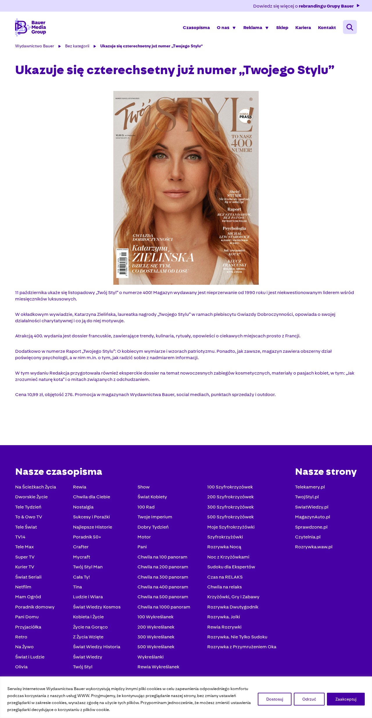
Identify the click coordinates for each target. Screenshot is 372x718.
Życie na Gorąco (90, 627)
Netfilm (23, 587)
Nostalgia (83, 507)
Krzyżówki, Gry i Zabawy (233, 596)
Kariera (303, 27)
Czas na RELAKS (225, 577)
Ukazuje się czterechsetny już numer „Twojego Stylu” (151, 46)
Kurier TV (24, 567)
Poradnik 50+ (87, 537)
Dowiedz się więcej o (303, 6)
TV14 (20, 537)
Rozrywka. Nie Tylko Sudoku (237, 637)
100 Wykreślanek (155, 616)
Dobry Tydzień (153, 527)
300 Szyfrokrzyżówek (230, 507)
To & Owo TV (28, 517)
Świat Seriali (28, 577)
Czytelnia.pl (308, 537)
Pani (142, 546)
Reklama (252, 27)
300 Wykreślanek (155, 637)
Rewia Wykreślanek (158, 666)
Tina (77, 587)
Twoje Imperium (154, 517)
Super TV (25, 557)
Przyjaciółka (28, 627)
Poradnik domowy (35, 607)
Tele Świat (26, 527)
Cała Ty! (81, 577)
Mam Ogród (28, 596)
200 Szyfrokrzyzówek (230, 496)
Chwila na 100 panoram (162, 557)
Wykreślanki (150, 657)
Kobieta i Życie (88, 616)
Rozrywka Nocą (224, 546)
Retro (21, 637)
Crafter (81, 546)
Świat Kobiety (152, 496)
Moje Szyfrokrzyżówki (231, 527)
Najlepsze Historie (92, 527)
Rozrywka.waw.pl (313, 546)
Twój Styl (82, 666)
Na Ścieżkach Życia (35, 487)
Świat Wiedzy (87, 657)
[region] (186, 697)
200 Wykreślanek (155, 627)
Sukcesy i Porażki (91, 517)
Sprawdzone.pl (311, 527)
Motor (144, 537)
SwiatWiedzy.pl (311, 507)
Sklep (282, 27)
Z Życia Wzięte (88, 637)
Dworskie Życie (31, 496)
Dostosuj (274, 699)
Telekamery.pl (310, 487)
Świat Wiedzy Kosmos (97, 607)
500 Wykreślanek (155, 646)
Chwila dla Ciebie (91, 496)
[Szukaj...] (350, 27)
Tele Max (24, 546)
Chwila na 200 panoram (162, 567)
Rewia (79, 487)
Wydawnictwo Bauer (34, 46)
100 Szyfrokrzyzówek (230, 487)
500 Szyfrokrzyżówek (230, 517)
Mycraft (81, 557)
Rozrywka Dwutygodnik (232, 607)
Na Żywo (24, 646)
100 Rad (146, 507)
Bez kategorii (77, 46)
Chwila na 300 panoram (162, 577)
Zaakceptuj (345, 699)
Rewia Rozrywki (224, 627)
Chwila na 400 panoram (162, 587)
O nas (223, 27)
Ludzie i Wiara (88, 596)
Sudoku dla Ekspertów (231, 567)
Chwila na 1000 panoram (163, 607)
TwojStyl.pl (307, 496)
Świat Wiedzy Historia (96, 646)
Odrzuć (309, 699)
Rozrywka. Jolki (223, 616)
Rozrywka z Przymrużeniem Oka (241, 646)
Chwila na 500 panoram (162, 596)
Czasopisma (196, 27)
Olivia (21, 666)
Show (143, 487)
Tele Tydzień (28, 507)
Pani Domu (27, 616)
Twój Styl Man (88, 567)
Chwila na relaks (224, 587)
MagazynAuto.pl (312, 517)
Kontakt (327, 27)
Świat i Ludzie (29, 657)
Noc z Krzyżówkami (228, 557)
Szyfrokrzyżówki (225, 537)
